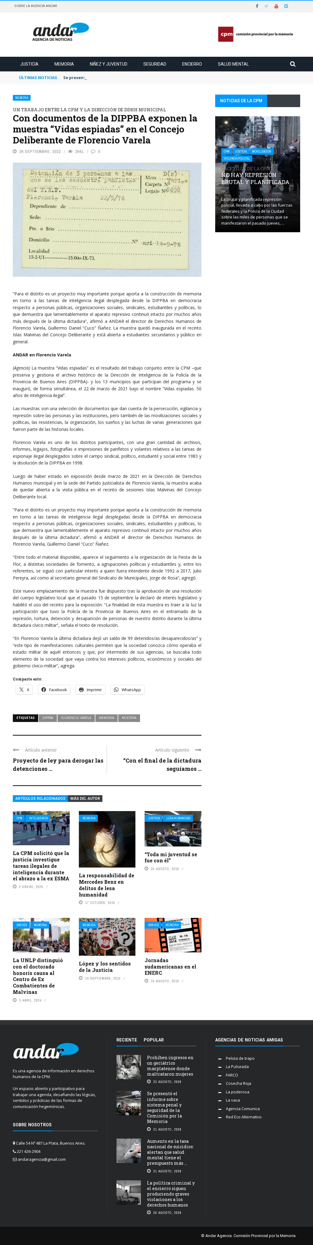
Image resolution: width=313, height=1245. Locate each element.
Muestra (129, 718)
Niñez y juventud (108, 64)
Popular (154, 1040)
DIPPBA (47, 718)
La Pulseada (237, 1066)
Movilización (261, 151)
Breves (22, 925)
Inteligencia (38, 818)
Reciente (126, 1040)
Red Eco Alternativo (244, 1117)
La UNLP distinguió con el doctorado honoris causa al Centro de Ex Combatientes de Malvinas (38, 976)
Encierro (192, 64)
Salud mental (233, 64)
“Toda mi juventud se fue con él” (171, 857)
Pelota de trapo (240, 1058)
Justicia (29, 64)
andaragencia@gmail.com (42, 1159)
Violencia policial (237, 159)
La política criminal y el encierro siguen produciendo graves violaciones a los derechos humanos (171, 1194)
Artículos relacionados (40, 798)
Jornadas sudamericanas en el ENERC (170, 966)
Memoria (64, 64)
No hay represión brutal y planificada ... (255, 179)
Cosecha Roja (238, 1083)
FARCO (232, 1075)
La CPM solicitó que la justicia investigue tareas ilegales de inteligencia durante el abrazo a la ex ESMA (41, 866)
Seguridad (154, 64)
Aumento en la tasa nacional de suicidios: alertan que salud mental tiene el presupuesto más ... (170, 1152)
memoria (106, 718)
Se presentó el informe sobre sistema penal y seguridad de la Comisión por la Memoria (164, 1107)
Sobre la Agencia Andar (35, 6)
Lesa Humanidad (178, 818)
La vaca (233, 1100)
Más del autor (85, 798)
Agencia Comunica (243, 1108)
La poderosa (237, 1092)
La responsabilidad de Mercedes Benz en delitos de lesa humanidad (106, 884)
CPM (19, 818)
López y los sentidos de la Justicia (105, 966)
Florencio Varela (76, 718)
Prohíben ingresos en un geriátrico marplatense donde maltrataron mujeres (170, 1066)
